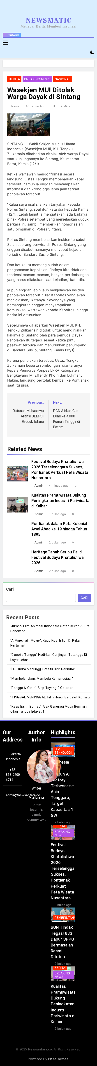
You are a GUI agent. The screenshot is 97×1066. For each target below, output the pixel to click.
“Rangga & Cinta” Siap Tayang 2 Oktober (41, 688)
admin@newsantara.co (23, 795)
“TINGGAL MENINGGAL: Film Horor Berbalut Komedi (50, 697)
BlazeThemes (58, 1059)
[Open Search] (84, 53)
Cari (10, 589)
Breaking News (37, 79)
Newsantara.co (40, 1049)
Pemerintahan (66, 917)
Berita (14, 79)
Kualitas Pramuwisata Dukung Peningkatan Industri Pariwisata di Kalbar (60, 500)
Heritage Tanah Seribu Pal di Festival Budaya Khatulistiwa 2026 (57, 557)
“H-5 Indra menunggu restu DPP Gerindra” (42, 669)
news (15, 106)
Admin (39, 485)
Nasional (62, 79)
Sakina (36, 797)
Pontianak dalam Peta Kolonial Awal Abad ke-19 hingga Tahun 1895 (59, 529)
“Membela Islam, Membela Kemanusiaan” (42, 679)
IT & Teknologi (63, 751)
